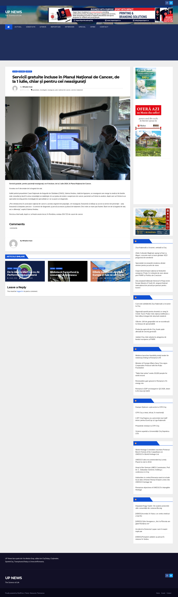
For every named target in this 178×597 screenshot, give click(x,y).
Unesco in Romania (146, 443)
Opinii (92, 27)
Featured (21, 71)
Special (82, 27)
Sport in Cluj (143, 401)
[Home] (8, 26)
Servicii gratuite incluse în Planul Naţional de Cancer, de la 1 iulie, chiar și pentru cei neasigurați (65, 79)
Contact (104, 27)
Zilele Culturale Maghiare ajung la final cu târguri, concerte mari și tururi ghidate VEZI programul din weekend (151, 255)
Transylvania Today (147, 349)
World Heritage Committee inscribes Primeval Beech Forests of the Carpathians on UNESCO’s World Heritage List (152, 452)
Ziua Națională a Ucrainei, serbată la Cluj (150, 247)
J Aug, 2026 (13, 278)
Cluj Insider (143, 297)
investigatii (43, 90)
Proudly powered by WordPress (14, 593)
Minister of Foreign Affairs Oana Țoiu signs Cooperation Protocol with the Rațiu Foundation (151, 365)
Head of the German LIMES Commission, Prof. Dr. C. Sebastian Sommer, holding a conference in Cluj (152, 470)
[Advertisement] (89, 44)
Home (158, 593)
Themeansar (40, 593)
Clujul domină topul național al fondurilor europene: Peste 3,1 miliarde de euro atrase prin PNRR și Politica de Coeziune (151, 273)
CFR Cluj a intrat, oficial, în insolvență (149, 412)
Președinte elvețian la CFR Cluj (147, 426)
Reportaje (56, 27)
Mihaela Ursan (27, 87)
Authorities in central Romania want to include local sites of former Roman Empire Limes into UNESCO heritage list (152, 480)
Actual (18, 27)
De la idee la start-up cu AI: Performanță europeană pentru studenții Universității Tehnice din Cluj (24, 276)
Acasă (163, 593)
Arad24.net (143, 499)
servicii (73, 90)
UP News (67, 278)
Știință (43, 27)
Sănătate (30, 27)
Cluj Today (142, 241)
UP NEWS (13, 12)
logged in (20, 291)
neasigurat (50, 90)
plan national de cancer (62, 90)
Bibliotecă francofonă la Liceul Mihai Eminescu (64, 273)
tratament (80, 90)
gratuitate (36, 90)
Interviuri (69, 27)
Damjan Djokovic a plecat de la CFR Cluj (150, 407)
